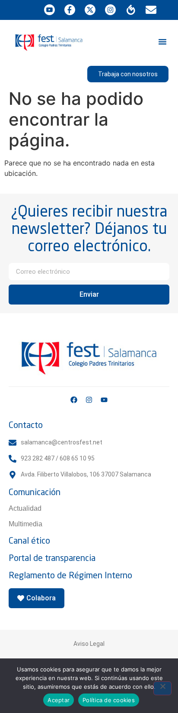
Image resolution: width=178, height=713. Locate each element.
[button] (162, 41)
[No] (162, 688)
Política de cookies (109, 700)
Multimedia (25, 524)
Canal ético (29, 540)
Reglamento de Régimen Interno (70, 575)
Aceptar (59, 700)
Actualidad (25, 508)
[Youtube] (104, 399)
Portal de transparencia (52, 557)
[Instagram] (89, 399)
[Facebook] (73, 399)
